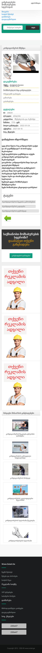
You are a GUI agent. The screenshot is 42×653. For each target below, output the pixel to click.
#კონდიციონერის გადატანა (13, 206)
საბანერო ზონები (8, 596)
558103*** (13, 85)
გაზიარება (7, 98)
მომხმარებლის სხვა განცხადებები (17, 90)
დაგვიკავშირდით (9, 19)
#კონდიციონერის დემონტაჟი (14, 211)
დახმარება (6, 17)
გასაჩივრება (8, 101)
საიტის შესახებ (8, 14)
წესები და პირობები (10, 576)
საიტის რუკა (6, 580)
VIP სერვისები (7, 592)
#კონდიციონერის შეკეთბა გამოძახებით (18, 202)
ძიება (33, 27)
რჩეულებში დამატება (12, 94)
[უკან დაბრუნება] (7, 218)
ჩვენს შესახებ (7, 572)
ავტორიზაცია (35, 3)
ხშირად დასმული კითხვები (12, 608)
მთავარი (5, 12)
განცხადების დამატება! (21, 256)
